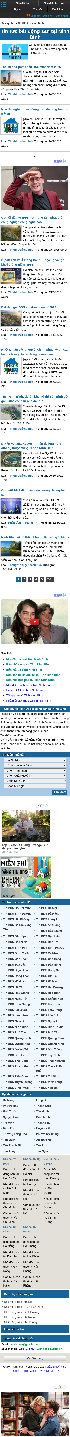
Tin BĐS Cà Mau (47, 953)
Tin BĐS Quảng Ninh (50, 1043)
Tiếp (49, 579)
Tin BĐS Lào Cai (47, 1015)
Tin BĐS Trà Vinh (47, 1076)
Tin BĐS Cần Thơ (14, 959)
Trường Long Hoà (15, 1134)
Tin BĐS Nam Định (15, 1021)
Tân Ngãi (42, 1151)
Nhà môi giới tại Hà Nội (18, 1301)
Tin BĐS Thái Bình (15, 1060)
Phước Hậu (10, 1105)
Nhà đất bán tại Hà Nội (31, 1182)
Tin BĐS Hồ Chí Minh (17, 908)
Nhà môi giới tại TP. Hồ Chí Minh (24, 1306)
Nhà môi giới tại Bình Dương (21, 1312)
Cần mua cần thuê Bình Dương (51, 1218)
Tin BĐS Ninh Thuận (49, 1026)
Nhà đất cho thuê (54, 3)
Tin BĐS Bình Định (15, 947)
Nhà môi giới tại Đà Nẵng (19, 1317)
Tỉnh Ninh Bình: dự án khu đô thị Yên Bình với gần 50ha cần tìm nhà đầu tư (34, 399)
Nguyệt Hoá (11, 1117)
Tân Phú (41, 1145)
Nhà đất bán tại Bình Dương (51, 1188)
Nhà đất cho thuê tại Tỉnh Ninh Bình (28, 685)
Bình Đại (8, 1128)
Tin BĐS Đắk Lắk (14, 964)
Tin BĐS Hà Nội (46, 908)
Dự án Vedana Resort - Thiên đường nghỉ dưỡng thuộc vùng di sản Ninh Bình (31, 446)
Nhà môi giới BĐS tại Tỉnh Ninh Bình (29, 700)
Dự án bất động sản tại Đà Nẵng (11, 1242)
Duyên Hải (43, 1128)
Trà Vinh (8, 1122)
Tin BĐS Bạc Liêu (48, 936)
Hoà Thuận (10, 1111)
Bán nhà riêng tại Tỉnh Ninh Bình (28, 664)
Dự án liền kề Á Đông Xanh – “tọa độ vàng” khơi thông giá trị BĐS (32, 262)
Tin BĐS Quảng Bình (17, 1038)
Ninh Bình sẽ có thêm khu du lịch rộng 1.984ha (35, 537)
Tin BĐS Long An (47, 919)
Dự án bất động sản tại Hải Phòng (31, 1242)
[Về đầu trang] (66, 1432)
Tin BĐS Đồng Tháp (16, 976)
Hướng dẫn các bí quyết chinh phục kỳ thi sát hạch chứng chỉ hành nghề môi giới (34, 352)
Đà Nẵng (8, 1100)
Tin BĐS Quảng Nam (50, 1038)
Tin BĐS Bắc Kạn (14, 936)
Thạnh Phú (43, 1122)
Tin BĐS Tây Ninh (48, 1055)
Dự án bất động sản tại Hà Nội (31, 1170)
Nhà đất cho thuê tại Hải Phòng (31, 1267)
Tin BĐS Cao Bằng (48, 959)
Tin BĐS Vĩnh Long (49, 1082)
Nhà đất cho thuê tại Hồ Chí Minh (11, 1203)
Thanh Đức (43, 1105)
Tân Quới (9, 1139)
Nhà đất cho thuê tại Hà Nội (31, 1194)
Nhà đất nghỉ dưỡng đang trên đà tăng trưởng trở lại (34, 112)
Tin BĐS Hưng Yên (15, 998)
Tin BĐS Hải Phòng (16, 919)
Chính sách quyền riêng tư (39, 1371)
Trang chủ (8, 23)
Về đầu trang (35, 1358)
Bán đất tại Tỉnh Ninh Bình (24, 669)
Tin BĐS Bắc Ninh (15, 942)
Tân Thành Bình (13, 1145)
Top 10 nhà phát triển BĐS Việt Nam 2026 (31, 67)
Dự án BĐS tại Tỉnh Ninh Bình (25, 690)
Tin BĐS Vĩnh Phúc (16, 1087)
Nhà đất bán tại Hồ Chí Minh (11, 1188)
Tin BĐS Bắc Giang (49, 930)
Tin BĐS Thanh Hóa (16, 1066)
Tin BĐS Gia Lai (46, 976)
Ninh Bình (37, 23)
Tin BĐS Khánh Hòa (49, 998)
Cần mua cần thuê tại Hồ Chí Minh (11, 1218)
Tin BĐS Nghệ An (47, 1021)
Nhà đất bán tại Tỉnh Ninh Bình (27, 659)
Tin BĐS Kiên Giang (16, 1004)
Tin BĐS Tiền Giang (16, 1076)
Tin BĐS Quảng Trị (15, 1049)
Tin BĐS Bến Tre (47, 942)
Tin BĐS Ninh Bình (15, 1026)
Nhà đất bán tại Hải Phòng (31, 1254)
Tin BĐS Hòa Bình (48, 992)
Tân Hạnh (42, 1111)
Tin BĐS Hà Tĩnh (14, 987)
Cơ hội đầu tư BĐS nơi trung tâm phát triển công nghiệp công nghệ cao (32, 220)
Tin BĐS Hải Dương (49, 987)
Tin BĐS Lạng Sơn (15, 1015)
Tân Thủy (9, 1151)
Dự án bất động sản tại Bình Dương (51, 1174)
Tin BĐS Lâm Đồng (49, 1010)
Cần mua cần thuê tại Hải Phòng (31, 1281)
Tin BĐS (23, 23)
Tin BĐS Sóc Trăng (49, 1049)
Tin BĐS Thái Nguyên (50, 1060)
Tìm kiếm (57, 9)
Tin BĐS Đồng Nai (48, 970)
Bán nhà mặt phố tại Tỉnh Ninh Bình (30, 680)
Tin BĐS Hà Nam (47, 981)
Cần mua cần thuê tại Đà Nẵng (11, 1281)
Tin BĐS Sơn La (13, 1055)
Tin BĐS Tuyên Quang (17, 1082)
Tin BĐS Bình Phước (50, 947)
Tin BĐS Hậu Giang (16, 992)
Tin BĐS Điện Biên (15, 970)
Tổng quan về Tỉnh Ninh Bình (24, 695)
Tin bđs (37, 9)
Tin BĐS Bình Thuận (16, 953)
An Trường (43, 1139)
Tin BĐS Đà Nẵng (47, 913)
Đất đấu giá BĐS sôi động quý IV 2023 (28, 307)
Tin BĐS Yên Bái (47, 1087)
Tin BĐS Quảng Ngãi (17, 1043)
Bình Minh (43, 1117)
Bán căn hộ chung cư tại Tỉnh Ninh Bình (33, 674)
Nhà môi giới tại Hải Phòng (20, 1322)
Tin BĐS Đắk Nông (48, 964)
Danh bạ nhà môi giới (18, 1294)
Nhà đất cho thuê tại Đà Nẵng (11, 1267)
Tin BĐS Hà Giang (15, 981)
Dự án (17, 9)
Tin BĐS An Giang (48, 925)
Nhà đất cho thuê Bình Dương (51, 1203)
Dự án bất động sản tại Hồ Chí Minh (11, 1174)
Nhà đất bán (23, 3)
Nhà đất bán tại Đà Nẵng (11, 1254)
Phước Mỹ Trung (47, 1134)
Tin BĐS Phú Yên (47, 1032)
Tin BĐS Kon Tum (48, 1004)
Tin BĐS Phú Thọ (14, 1032)
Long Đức (42, 1100)
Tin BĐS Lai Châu (15, 1010)
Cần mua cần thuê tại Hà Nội (31, 1209)
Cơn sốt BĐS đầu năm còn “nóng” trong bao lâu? (33, 493)
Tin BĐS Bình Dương (17, 913)
